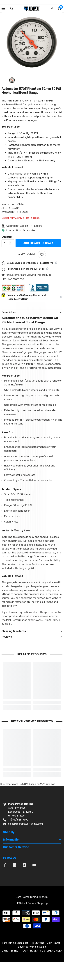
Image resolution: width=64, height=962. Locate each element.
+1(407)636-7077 (18, 819)
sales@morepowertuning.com (25, 823)
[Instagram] (14, 865)
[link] (17, 702)
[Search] (12, 8)
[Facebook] (5, 865)
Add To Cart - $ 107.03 (38, 243)
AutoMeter (18, 204)
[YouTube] (34, 865)
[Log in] (51, 8)
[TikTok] (24, 865)
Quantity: (7, 236)
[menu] (3, 8)
